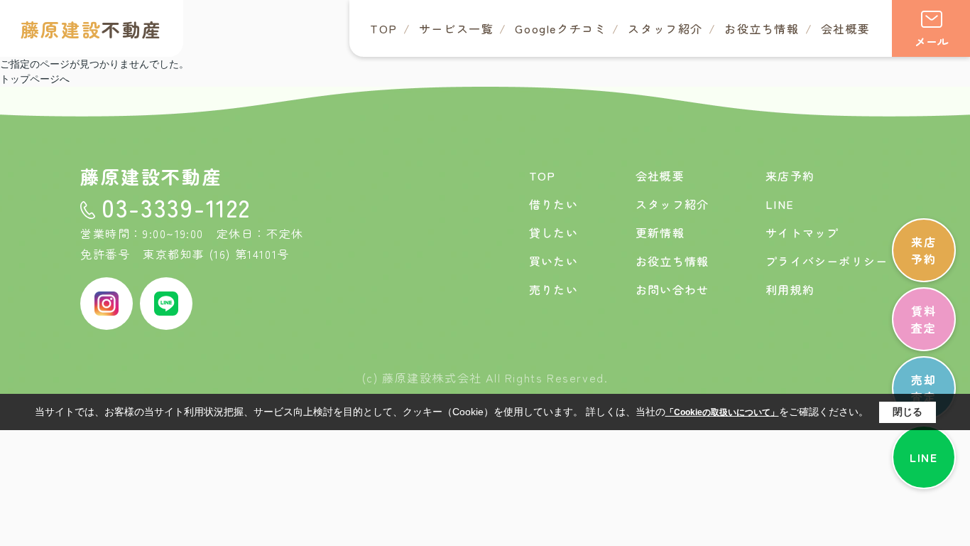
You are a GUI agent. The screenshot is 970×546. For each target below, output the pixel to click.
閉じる (907, 411)
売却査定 (923, 388)
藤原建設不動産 (151, 176)
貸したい (553, 232)
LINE (923, 457)
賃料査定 (923, 319)
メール (932, 41)
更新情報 (660, 232)
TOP (384, 28)
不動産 (92, 29)
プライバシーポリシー (826, 260)
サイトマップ (802, 232)
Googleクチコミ (560, 28)
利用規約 (789, 289)
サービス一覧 (456, 28)
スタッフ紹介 (665, 28)
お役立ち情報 (762, 28)
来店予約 (923, 250)
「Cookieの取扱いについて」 (722, 412)
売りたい (553, 289)
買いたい (553, 260)
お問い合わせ (672, 289)
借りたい (553, 204)
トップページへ (35, 79)
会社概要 (846, 28)
